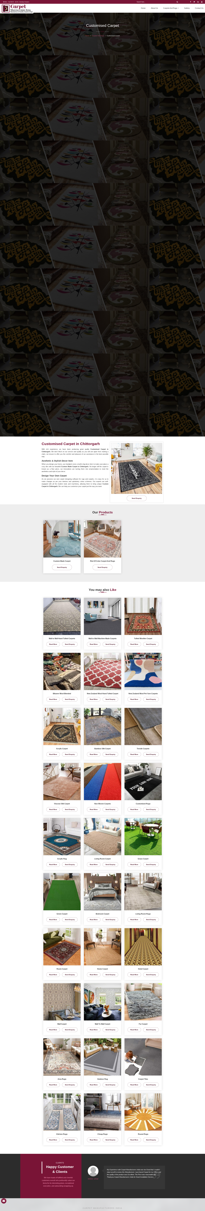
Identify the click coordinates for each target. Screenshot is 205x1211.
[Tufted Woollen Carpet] (143, 616)
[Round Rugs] (143, 1112)
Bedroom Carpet (102, 914)
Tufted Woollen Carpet (143, 638)
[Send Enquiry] (3, 1201)
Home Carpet (102, 969)
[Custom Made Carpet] (62, 539)
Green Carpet (62, 914)
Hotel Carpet (143, 969)
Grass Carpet (143, 859)
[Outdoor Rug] (102, 1057)
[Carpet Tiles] (143, 1057)
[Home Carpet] (102, 946)
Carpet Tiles (143, 1079)
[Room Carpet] (62, 946)
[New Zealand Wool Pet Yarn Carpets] (143, 671)
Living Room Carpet (102, 859)
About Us (154, 8)
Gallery (187, 8)
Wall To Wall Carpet (102, 1024)
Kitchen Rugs (61, 1134)
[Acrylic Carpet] (62, 726)
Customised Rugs (143, 804)
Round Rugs (143, 1134)
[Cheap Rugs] (102, 1112)
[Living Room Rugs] (143, 891)
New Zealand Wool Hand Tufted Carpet (102, 693)
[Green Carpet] (62, 891)
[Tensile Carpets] (143, 726)
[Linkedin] (198, 1)
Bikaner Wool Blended (62, 693)
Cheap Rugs (102, 1134)
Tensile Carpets (143, 749)
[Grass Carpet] (143, 836)
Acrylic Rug (62, 859)
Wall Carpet (62, 1024)
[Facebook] (190, 1)
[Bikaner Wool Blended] (62, 671)
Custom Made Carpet (61, 561)
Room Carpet (62, 969)
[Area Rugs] (62, 1057)
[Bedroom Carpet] (102, 891)
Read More (53, 644)
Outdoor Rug (102, 1079)
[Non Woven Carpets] (102, 781)
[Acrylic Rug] (62, 836)
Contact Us (199, 8)
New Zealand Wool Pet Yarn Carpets (143, 693)
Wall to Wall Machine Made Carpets (102, 638)
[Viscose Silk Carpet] (62, 781)
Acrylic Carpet (62, 749)
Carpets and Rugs (170, 8)
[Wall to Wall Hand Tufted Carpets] (62, 616)
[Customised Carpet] (136, 468)
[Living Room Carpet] (102, 836)
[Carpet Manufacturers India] (17, 8)
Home (143, 8)
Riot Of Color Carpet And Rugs (102, 561)
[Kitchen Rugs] (62, 1112)
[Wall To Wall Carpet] (102, 1002)
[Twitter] (194, 1)
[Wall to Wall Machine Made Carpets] (102, 616)
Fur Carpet (143, 1024)
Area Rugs (62, 1079)
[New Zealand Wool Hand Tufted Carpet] (102, 671)
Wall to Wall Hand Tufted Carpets (62, 638)
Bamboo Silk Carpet (102, 749)
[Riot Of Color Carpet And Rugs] (102, 539)
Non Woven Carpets (102, 804)
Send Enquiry (137, 498)
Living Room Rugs (143, 914)
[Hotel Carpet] (143, 946)
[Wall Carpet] (62, 1002)
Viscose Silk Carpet (62, 804)
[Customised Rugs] (143, 781)
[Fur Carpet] (143, 1002)
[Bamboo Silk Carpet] (102, 726)
